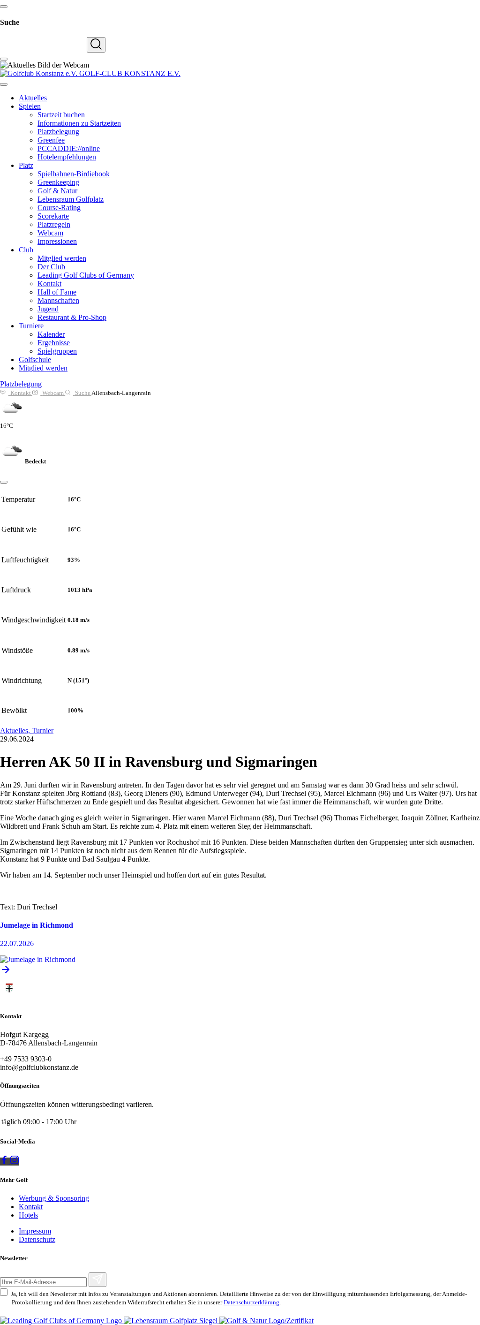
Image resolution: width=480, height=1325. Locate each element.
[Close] (4, 482)
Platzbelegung (21, 384)
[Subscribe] (97, 1279)
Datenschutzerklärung (251, 1302)
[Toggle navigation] (4, 84)
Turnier (42, 730)
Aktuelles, (16, 730)
